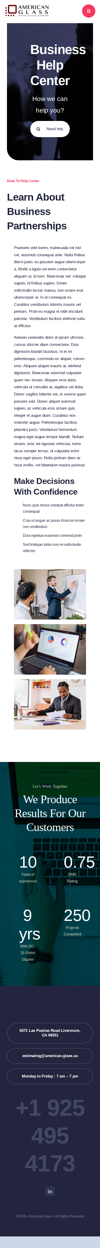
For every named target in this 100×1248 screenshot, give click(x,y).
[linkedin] (50, 1191)
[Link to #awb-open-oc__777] (88, 11)
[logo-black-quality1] (27, 6)
